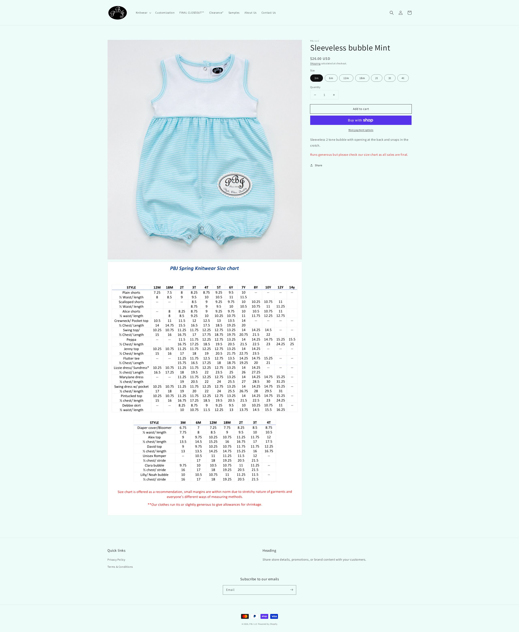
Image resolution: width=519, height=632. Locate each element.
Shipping (315, 63)
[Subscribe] (291, 589)
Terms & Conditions (120, 567)
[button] (143, 12)
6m (331, 78)
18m (362, 78)
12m (346, 78)
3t (389, 78)
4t (403, 78)
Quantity (315, 87)
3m (316, 78)
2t (376, 78)
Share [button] (318, 165)
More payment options (361, 129)
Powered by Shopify (268, 624)
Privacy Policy (116, 559)
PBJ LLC (253, 624)
